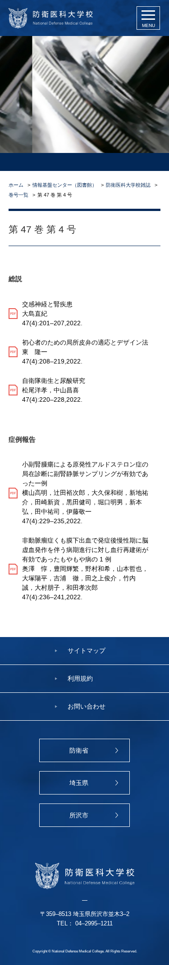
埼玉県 (78, 782)
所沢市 (78, 815)
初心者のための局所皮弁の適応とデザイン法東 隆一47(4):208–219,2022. (85, 352)
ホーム (16, 185)
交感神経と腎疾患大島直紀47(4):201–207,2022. (52, 314)
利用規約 (80, 678)
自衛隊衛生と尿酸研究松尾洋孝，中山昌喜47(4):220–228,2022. (53, 390)
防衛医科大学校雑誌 (128, 185)
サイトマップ (86, 650)
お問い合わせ (86, 706)
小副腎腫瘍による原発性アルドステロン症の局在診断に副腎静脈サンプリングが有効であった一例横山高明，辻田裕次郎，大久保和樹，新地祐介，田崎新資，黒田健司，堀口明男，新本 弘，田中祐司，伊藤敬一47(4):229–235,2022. (85, 493)
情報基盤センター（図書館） (64, 185)
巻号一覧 (18, 194)
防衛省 (78, 750)
